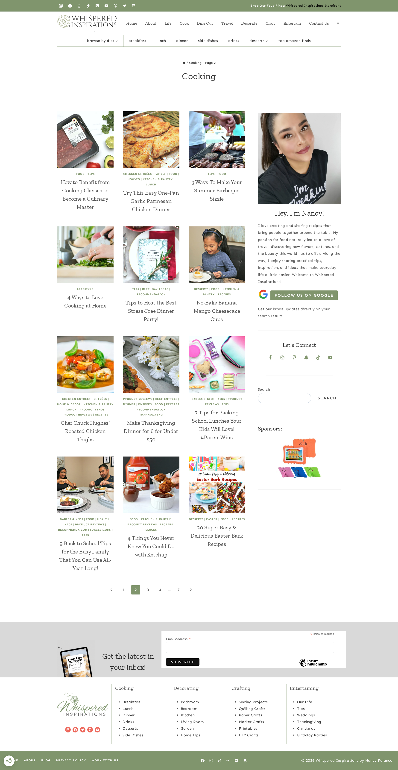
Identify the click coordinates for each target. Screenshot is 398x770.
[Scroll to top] (387, 752)
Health (103, 519)
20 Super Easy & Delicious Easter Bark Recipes (216, 535)
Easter (211, 519)
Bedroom (189, 708)
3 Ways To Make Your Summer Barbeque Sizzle (216, 190)
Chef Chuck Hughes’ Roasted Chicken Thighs (85, 431)
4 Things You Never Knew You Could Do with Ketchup (151, 546)
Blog (45, 760)
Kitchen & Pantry (158, 179)
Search (264, 389)
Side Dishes (208, 40)
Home (131, 23)
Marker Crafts (251, 722)
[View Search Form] (338, 23)
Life (168, 23)
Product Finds (92, 409)
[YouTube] (106, 5)
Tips (91, 174)
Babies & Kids (202, 399)
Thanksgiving (151, 414)
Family (160, 174)
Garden (187, 728)
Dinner (182, 40)
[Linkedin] (133, 5)
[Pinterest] (97, 5)
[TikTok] (88, 5)
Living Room (192, 722)
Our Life (304, 702)
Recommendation (151, 294)
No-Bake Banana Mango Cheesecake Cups (217, 310)
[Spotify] (236, 760)
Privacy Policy (71, 760)
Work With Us (105, 760)
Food (80, 174)
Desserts (201, 289)
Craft (270, 23)
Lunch (161, 40)
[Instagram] (60, 5)
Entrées (100, 399)
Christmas (306, 728)
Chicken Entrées (137, 174)
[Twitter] (124, 5)
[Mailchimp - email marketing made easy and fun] (313, 666)
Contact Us (319, 23)
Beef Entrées (166, 399)
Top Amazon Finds (294, 40)
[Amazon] (245, 760)
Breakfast (137, 40)
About (150, 23)
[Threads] (115, 5)
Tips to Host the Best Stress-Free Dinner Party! (151, 310)
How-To (134, 179)
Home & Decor (69, 404)
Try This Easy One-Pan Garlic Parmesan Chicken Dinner (151, 201)
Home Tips (190, 735)
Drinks (233, 40)
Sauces (151, 529)
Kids (221, 399)
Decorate (249, 23)
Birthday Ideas (155, 289)
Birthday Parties (312, 735)
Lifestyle (85, 289)
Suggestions (100, 529)
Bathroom (190, 702)
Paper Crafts (250, 715)
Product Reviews (77, 414)
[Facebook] (70, 5)
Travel (227, 23)
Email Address (178, 639)
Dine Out (205, 23)
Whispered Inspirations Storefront (313, 6)
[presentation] (85, 139)
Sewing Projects (253, 702)
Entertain (292, 23)
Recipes (224, 294)
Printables (248, 728)
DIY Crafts (248, 735)
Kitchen (188, 715)
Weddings (306, 715)
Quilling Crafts (252, 708)
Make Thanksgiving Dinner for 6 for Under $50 (151, 431)
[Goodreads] (79, 5)
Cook (184, 23)
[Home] (184, 63)
